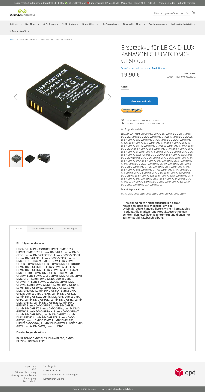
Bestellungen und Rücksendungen (60, 374)
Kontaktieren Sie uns (53, 378)
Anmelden (164, 2)
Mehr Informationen (42, 228)
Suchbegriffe (49, 366)
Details (18, 228)
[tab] (18, 228)
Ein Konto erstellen (186, 2)
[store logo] (22, 13)
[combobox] (171, 13)
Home (12, 39)
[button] (15, 97)
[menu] (102, 28)
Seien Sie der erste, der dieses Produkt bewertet (145, 68)
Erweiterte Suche (51, 370)
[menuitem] (15, 24)
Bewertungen (70, 228)
